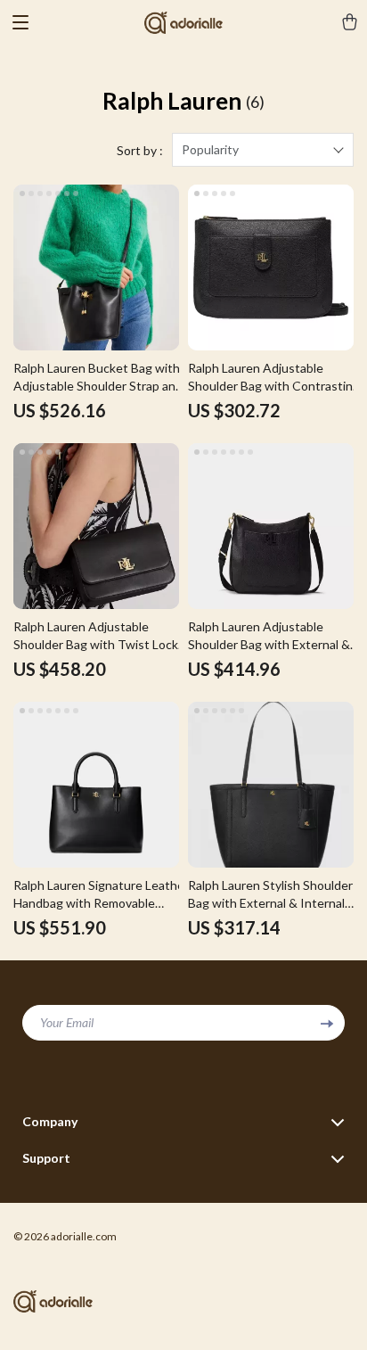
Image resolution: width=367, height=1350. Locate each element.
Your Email (67, 1022)
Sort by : (140, 150)
